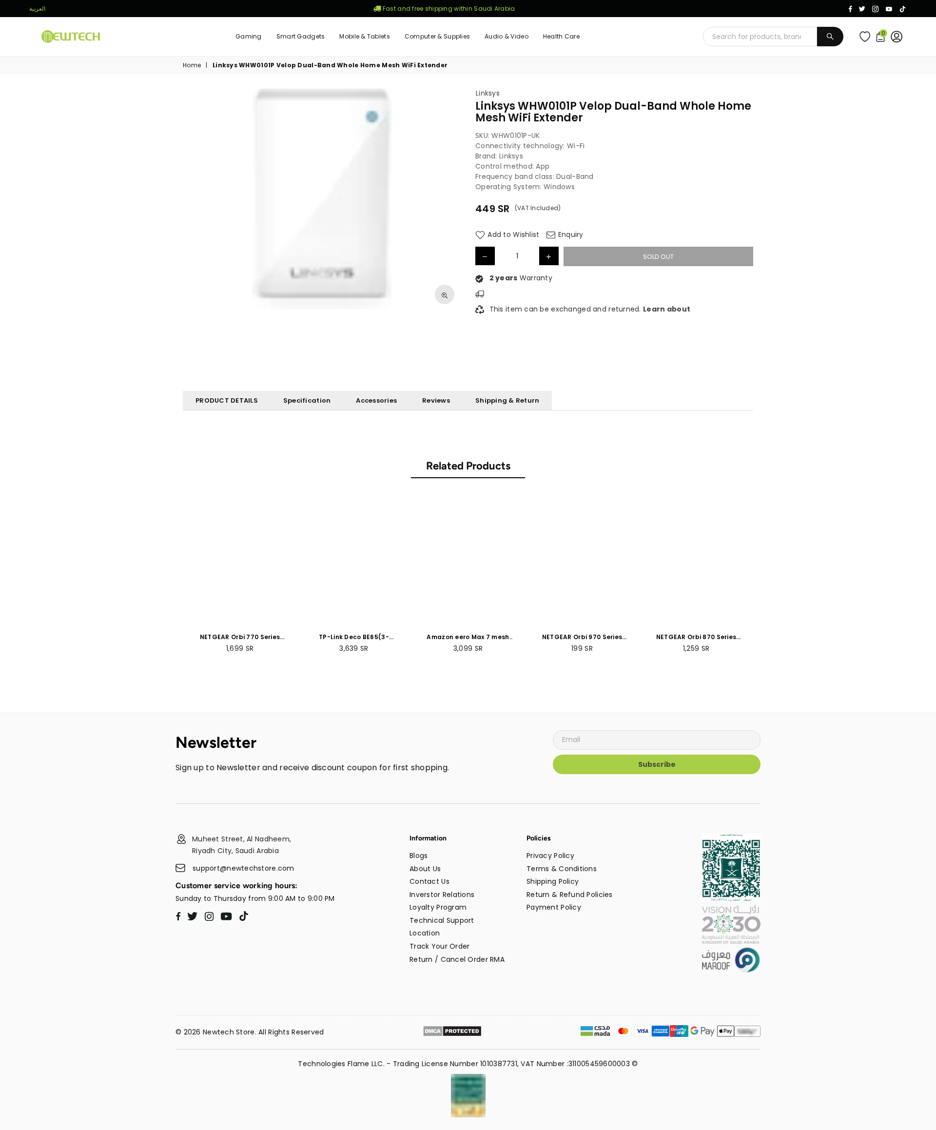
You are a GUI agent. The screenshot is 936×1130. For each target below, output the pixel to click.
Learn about (666, 309)
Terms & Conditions (561, 869)
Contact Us (429, 881)
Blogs (419, 855)
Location (425, 933)
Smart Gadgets (300, 36)
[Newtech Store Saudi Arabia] (731, 899)
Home (192, 65)
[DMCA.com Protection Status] (452, 1032)
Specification (307, 400)
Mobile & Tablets (364, 36)
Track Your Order (439, 946)
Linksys (488, 93)
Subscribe (657, 764)
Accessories (376, 400)
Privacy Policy (550, 855)
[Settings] (899, 36)
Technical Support (442, 920)
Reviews (436, 400)
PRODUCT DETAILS (226, 400)
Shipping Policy (552, 881)
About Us (425, 869)
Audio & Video (506, 36)
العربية (37, 8)
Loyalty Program (438, 907)
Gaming (248, 36)
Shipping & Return (507, 400)
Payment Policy (553, 907)
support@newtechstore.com (243, 868)
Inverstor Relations (442, 894)
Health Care (561, 36)
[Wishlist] (867, 36)
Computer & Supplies (437, 36)
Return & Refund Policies (569, 894)
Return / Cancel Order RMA (457, 959)
